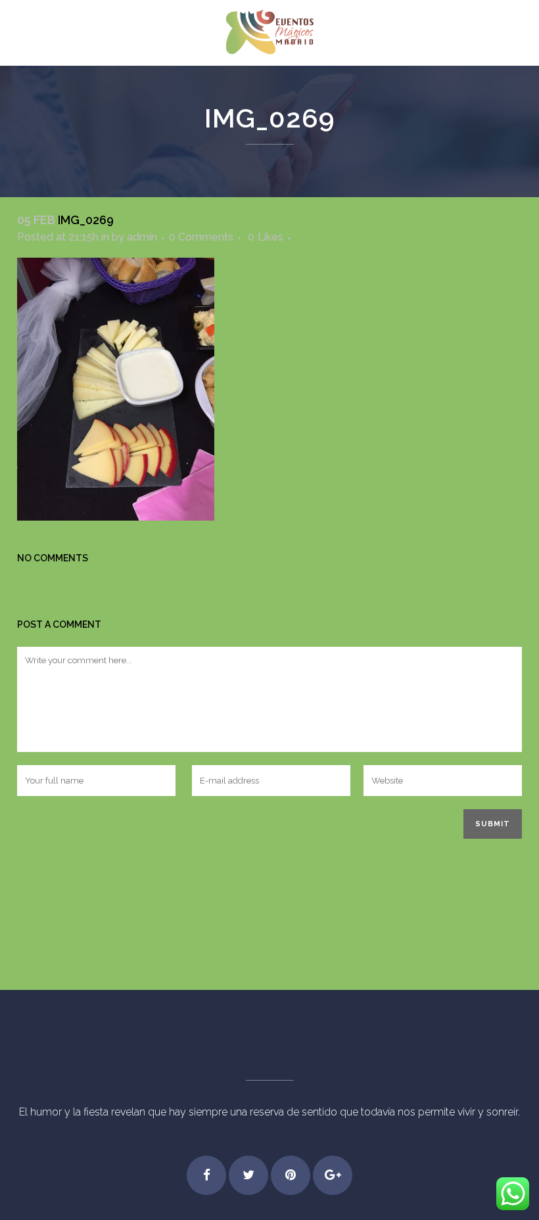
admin (142, 237)
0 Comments (201, 237)
